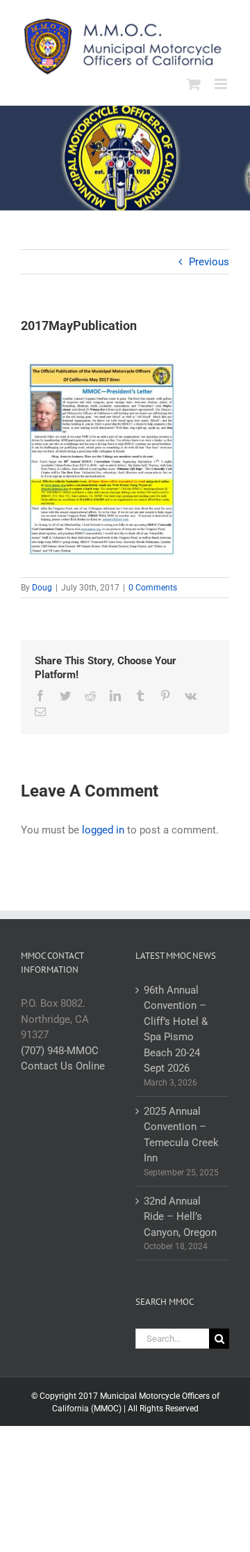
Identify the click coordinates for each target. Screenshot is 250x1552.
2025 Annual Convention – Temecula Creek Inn (181, 1135)
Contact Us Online (63, 1066)
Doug (42, 588)
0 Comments (152, 588)
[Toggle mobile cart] (194, 84)
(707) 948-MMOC (60, 1050)
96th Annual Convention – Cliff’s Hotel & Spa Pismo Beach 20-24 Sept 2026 (176, 1029)
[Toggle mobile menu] (222, 84)
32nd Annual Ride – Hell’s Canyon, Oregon (180, 1217)
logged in (103, 830)
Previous (209, 262)
